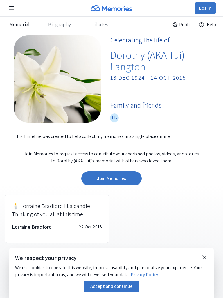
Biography (59, 24)
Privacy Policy (144, 275)
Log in (205, 8)
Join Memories (111, 178)
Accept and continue (111, 286)
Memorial (19, 24)
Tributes (98, 24)
